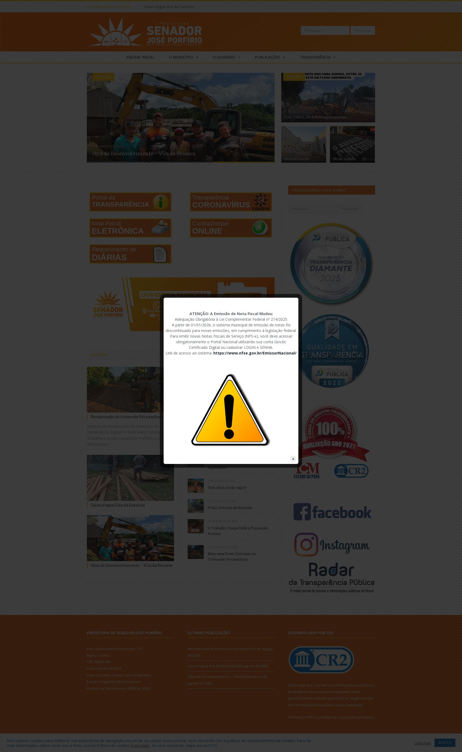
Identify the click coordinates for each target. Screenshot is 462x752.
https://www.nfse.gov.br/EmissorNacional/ (255, 353)
